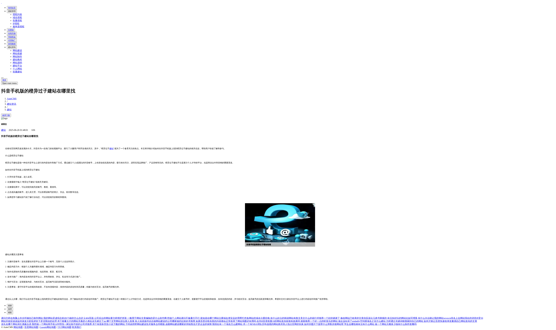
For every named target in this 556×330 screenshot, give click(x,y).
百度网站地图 (31, 327)
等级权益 (12, 37)
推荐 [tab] (10, 309)
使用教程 (12, 44)
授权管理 (12, 11)
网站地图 (18, 327)
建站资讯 (12, 47)
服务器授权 (18, 26)
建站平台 (17, 65)
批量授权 (17, 20)
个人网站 (17, 68)
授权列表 (17, 14)
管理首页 (12, 8)
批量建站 (17, 71)
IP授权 (16, 23)
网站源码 (17, 62)
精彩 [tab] (10, 312)
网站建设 (17, 50)
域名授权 (17, 17)
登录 (4, 80)
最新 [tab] (10, 306)
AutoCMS (12, 98)
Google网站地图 (48, 327)
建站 (9, 109)
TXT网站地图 (64, 327)
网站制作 (17, 56)
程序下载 (6, 115)
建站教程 (17, 59)
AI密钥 (11, 30)
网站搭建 (17, 53)
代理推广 (12, 40)
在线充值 (12, 33)
